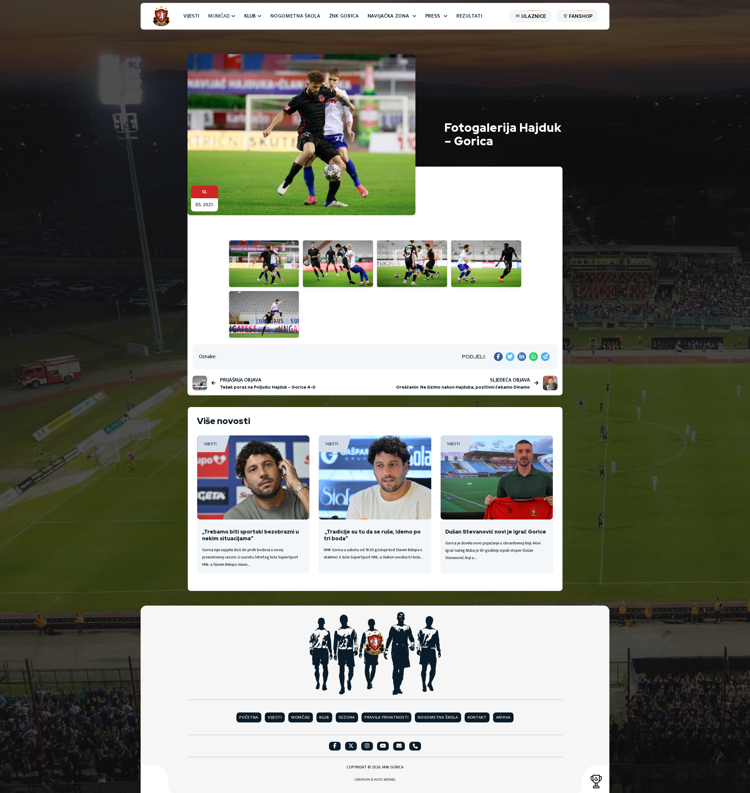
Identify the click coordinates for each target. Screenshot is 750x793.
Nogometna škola (295, 16)
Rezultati (469, 16)
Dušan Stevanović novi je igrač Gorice (495, 531)
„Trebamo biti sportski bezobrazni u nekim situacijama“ (250, 535)
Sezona (347, 717)
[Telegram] (545, 356)
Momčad (219, 16)
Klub (324, 717)
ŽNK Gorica (344, 16)
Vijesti (191, 16)
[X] (510, 356)
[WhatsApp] (533, 356)
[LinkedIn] (521, 356)
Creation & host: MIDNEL (375, 779)
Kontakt (477, 717)
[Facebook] (498, 356)
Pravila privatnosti (386, 717)
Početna (248, 717)
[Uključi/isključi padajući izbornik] (233, 16)
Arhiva (503, 717)
